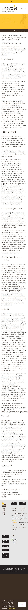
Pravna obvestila (14, 521)
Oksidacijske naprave (22, 524)
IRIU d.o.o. (18, 43)
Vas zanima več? (11, 608)
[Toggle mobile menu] (25, 8)
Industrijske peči (22, 514)
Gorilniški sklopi (22, 509)
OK (22, 604)
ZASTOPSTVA (6, 550)
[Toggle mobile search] (22, 8)
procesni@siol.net (6, 476)
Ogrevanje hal (22, 519)
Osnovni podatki (14, 509)
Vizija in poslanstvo (14, 517)
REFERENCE (6, 546)
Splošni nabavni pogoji (14, 527)
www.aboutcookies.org (8, 407)
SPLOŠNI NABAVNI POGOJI (5, 555)
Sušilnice (22, 527)
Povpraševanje (14, 513)
